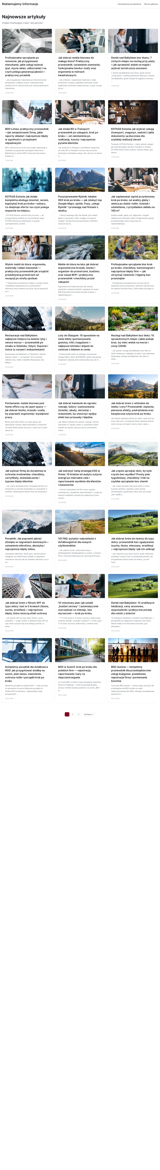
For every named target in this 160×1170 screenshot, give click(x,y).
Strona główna (151, 4)
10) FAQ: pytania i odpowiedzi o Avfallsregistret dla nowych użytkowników (77, 542)
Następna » (88, 714)
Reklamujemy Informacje (20, 4)
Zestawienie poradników (129, 4)
